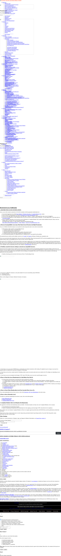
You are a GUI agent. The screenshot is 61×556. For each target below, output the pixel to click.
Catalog (6, 80)
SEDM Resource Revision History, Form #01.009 (19, 495)
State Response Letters (9, 84)
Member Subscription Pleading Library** (12, 158)
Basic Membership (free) (7, 398)
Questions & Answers (7, 168)
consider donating (33, 488)
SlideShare (33, 508)
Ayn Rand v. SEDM (8, 177)
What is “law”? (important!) (10, 109)
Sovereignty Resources (11, 104)
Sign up (4, 147)
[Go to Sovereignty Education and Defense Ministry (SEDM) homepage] (10, 0)
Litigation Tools (8, 145)
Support (3, 162)
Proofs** (4, 462)
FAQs (6, 165)
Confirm (5, 549)
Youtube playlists (6, 454)
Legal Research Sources (9, 147)
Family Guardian (10, 181)
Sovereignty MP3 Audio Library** (11, 116)
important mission (29, 485)
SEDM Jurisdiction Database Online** (12, 155)
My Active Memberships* (10, 74)
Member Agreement (8, 62)
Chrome (29, 236)
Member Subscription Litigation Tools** (9, 448)
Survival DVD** (10, 140)
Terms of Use (6, 511)
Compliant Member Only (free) (8, 400)
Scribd (44, 508)
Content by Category (9, 122)
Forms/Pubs (4, 117)
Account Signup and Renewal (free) (11, 58)
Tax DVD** (9, 141)
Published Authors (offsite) (10, 133)
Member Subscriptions (9, 64)
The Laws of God (8, 112)
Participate (4, 56)
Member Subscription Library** (9, 445)
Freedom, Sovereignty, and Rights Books (15, 95)
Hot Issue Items (5, 466)
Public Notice (42, 511)
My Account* (7, 88)
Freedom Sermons (7, 455)
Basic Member (19, 214)
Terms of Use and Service (9, 82)
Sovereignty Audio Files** (8, 458)
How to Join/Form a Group (10, 67)
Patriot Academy (10, 190)
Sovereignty (7, 92)
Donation (6, 76)
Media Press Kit (33, 511)
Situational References (9, 125)
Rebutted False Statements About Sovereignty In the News (18, 98)
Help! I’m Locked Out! (9, 59)
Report (5, 529)
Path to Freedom (10, 93)
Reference (4, 118)
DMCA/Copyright (24, 511)
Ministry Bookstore (6, 452)
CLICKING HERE (6, 218)
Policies (6, 86)
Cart (5, 78)
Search (58, 433)
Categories (5, 467)
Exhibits (6, 120)
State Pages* (7, 73)
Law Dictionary (8, 129)
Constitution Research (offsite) (10, 134)
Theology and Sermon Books (8, 456)
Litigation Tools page (39, 383)
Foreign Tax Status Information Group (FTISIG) (16, 179)
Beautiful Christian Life (11, 184)
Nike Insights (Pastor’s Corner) (13, 180)
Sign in (1, 147)
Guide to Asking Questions (12, 193)
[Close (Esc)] (0, 534)
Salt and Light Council (11, 187)
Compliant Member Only (36, 214)
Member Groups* (8, 72)
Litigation (4, 144)
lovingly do (49, 491)
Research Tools (8, 131)
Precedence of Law (8, 149)
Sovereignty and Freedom (12, 101)
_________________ (9, 113)
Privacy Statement (15, 511)
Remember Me (4, 422)
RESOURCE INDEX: (4, 498)
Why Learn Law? (8, 108)
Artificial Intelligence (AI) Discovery (12, 91)
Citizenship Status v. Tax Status (11, 123)
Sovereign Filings (10, 189)
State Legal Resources (9, 146)
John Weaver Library (11, 182)
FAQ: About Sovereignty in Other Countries (13, 163)
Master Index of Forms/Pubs (10, 128)
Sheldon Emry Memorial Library (13, 183)
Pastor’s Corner (8, 110)
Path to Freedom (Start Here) (10, 60)
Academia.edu (16, 508)
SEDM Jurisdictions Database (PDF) (12, 153)
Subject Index (7, 124)
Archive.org (11, 508)
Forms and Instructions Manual (13, 94)
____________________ (9, 68)
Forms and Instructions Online (13, 103)
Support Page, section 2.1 (41, 418)
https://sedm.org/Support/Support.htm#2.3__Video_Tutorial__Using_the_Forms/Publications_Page (21, 222)
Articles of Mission (8, 173)
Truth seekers (3, 492)
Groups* (4, 464)
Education (4, 89)
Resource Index (8, 126)
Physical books (38, 508)
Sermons (6, 105)
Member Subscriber (27, 214)
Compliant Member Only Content (11, 63)
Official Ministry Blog (9, 106)
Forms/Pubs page (28, 383)
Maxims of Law (8, 150)
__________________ (9, 87)
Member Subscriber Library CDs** (11, 138)
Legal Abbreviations (8, 130)
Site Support (7, 164)
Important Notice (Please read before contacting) (16, 192)
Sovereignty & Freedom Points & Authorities (13, 151)
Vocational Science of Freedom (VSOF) (14, 186)
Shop (6, 77)
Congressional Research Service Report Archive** (14, 161)
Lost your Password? (4, 427)
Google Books (22, 508)
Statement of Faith (8, 175)
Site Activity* (7, 70)
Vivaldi (24, 236)
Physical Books (8, 85)
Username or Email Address (5, 420)
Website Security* (8, 195)
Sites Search (7, 132)
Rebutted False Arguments (8, 465)
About (3, 169)
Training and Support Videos (10, 166)
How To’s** (7, 114)
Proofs (6, 152)
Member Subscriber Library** (10, 137)
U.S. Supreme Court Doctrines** (11, 159)
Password (2, 421)
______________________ (10, 154)
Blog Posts (5, 463)
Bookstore (4, 75)
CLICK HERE (16, 502)
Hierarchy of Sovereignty (12, 102)
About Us (6, 174)
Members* (7, 71)
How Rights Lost (10, 99)
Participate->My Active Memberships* (28, 215)
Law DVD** (9, 143)
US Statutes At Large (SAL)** (10, 160)
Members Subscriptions (6, 399)
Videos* (6, 115)
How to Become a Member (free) (11, 61)
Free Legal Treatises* (9, 156)
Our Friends (7, 178)
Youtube (6, 474)
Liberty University (8, 90)
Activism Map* (8, 69)
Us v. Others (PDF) (8, 176)
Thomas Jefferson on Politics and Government (16, 185)
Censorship (55, 511)
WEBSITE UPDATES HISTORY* (7, 494)
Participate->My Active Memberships (31, 392)
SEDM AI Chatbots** (9, 119)
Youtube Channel (8, 107)
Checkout (6, 79)
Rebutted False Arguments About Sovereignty (15, 97)
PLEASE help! (7, 170)
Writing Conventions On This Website (12, 121)
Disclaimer (49, 511)
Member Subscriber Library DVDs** (12, 139)
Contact (6, 191)
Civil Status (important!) (9, 148)
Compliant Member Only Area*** (11, 136)
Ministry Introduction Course (10, 171)
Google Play (28, 508)
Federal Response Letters (9, 83)
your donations (34, 481)
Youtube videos (5, 453)
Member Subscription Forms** (8, 447)
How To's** (5, 468)
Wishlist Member (28, 244)
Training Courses (5, 449)
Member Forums (8, 66)
